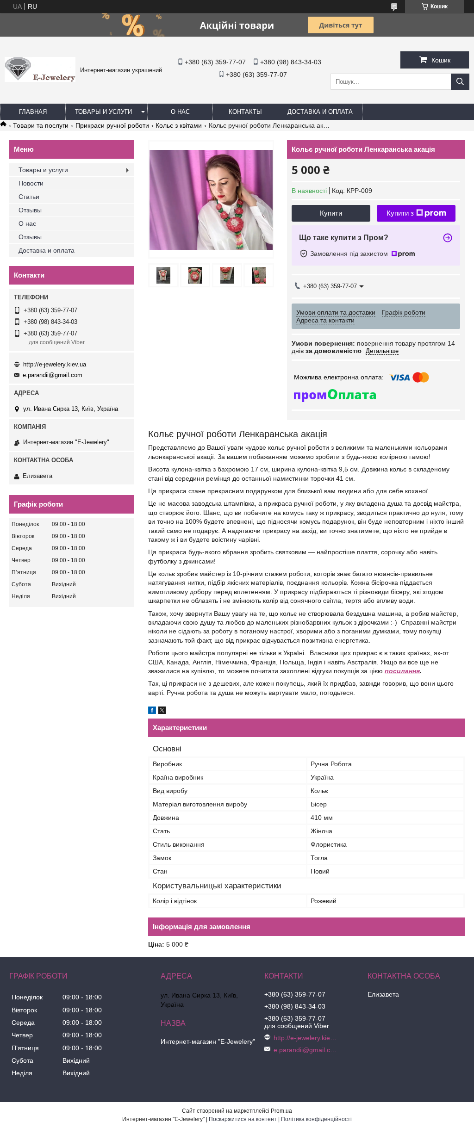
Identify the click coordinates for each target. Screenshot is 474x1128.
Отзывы (30, 210)
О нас (180, 111)
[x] (162, 711)
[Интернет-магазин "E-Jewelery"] (40, 79)
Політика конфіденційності (316, 1119)
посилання (402, 671)
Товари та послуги (41, 125)
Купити (331, 213)
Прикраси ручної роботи (112, 125)
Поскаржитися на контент (243, 1119)
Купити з (400, 213)
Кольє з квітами (179, 125)
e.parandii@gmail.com (52, 375)
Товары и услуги (103, 111)
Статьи (29, 196)
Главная (33, 111)
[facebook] (152, 711)
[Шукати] (460, 82)
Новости (31, 183)
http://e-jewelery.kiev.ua (54, 364)
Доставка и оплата (320, 111)
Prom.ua (281, 1111)
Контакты (245, 111)
